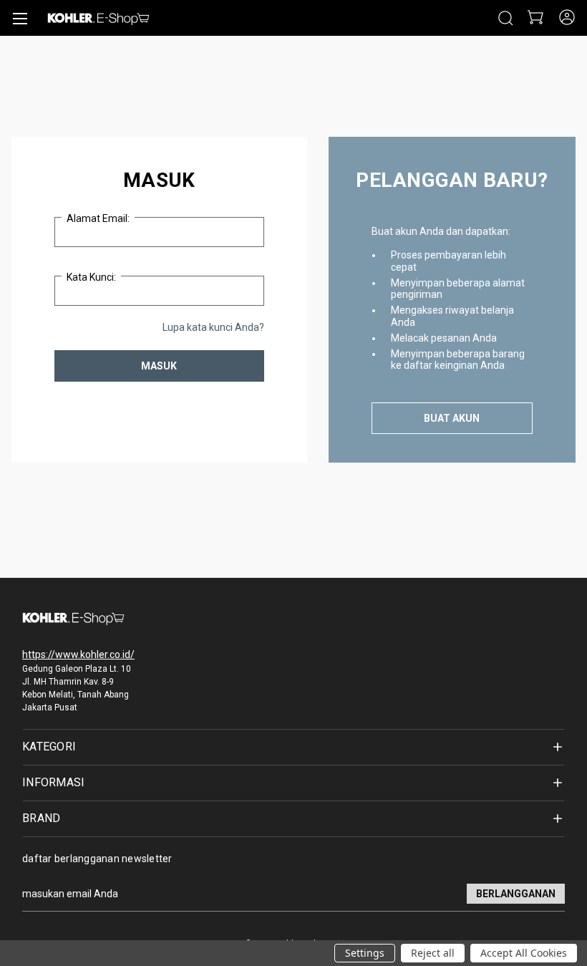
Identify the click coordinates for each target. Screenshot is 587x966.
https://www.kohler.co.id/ (78, 654)
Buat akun (452, 418)
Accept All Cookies (523, 953)
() (534, 18)
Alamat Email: (98, 218)
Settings (364, 953)
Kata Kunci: (91, 277)
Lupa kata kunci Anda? (213, 327)
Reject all (433, 953)
